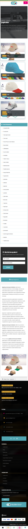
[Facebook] (14, 438)
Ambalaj (4, 478)
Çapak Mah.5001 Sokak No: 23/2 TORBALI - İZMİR (12, 387)
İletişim (4, 466)
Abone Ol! (5, 499)
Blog (4, 449)
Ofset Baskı (5, 480)
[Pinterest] (17, 438)
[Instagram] (11, 438)
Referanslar (5, 452)
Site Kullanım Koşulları (7, 460)
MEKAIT (5, 515)
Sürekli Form (5, 475)
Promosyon (5, 483)
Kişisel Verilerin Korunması (8, 457)
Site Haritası (5, 455)
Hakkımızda (5, 447)
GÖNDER (8, 267)
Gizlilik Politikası (6, 463)
